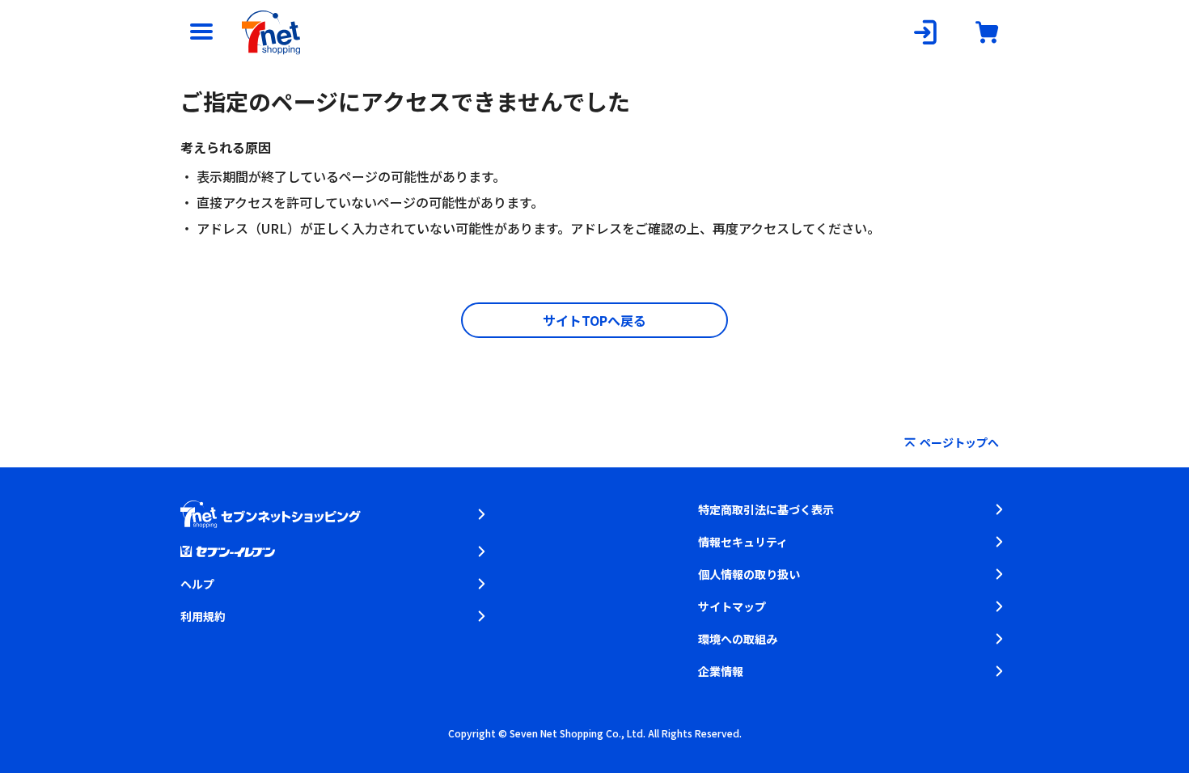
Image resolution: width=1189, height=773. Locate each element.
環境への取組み (737, 639)
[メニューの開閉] (201, 32)
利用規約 (203, 616)
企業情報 (720, 671)
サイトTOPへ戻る (594, 320)
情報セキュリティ (743, 542)
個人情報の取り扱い (749, 574)
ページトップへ (959, 442)
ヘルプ (197, 584)
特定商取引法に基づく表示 (766, 509)
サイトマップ (732, 606)
